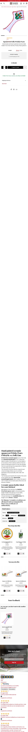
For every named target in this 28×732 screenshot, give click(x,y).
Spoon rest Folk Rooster (21, 581)
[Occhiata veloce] (9, 553)
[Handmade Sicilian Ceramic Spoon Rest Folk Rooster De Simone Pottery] (21, 573)
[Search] (4, 3)
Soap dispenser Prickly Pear (21, 542)
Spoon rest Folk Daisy (7, 581)
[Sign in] (21, 3)
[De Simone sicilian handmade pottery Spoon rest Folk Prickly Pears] (14, 21)
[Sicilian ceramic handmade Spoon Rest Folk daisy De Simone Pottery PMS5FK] (7, 573)
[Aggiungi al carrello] (5, 553)
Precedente (4, 689)
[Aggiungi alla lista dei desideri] (7, 553)
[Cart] (26, 3)
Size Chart (4, 83)
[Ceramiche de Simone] (13, 3)
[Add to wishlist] (25, 67)
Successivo (12, 689)
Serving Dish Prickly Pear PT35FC (7, 542)
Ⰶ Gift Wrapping (14, 56)
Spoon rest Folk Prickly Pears (7, 627)
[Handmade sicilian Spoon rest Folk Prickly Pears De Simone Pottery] (7, 618)
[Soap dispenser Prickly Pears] (21, 533)
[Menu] (1, 3)
